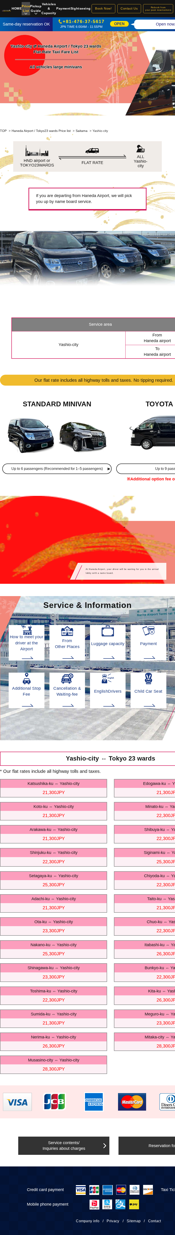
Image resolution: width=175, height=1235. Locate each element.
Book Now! (103, 8)
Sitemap (134, 1221)
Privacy (113, 1221)
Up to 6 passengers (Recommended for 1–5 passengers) (57, 469)
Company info (87, 1221)
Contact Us (129, 8)
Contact (154, 1221)
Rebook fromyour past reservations (158, 8)
